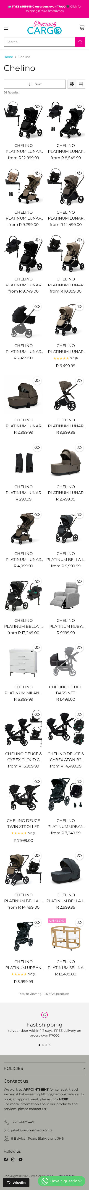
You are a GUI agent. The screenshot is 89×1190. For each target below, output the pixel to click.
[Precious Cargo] (44, 27)
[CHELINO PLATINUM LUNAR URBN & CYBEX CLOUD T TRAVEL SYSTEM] (23, 120)
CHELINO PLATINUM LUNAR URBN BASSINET (23, 351)
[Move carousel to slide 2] (43, 1045)
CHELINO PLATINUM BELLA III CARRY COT (65, 900)
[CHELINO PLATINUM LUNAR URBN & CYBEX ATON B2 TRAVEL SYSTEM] (23, 253)
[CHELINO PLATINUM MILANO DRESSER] (23, 661)
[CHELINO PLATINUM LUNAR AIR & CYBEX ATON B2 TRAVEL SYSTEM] (65, 120)
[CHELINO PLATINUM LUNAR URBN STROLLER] (65, 320)
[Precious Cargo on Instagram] (13, 1160)
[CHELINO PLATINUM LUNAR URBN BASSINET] (23, 320)
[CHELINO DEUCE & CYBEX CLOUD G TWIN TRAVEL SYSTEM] (23, 728)
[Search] (80, 42)
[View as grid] (72, 84)
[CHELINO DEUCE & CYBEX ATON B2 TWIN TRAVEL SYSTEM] (65, 728)
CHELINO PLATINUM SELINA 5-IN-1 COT (66, 967)
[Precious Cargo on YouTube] (20, 1160)
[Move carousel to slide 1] (39, 1045)
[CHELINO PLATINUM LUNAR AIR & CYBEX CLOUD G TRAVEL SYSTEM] (23, 187)
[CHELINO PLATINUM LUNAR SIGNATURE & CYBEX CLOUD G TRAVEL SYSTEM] (65, 187)
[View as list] (80, 84)
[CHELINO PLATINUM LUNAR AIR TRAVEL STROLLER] (23, 528)
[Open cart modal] (81, 27)
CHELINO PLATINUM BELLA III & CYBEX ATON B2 (23, 626)
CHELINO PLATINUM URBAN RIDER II (23, 967)
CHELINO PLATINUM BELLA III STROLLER (65, 559)
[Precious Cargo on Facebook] (6, 1160)
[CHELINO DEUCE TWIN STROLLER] (23, 795)
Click (73, 6)
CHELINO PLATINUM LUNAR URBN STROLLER (66, 351)
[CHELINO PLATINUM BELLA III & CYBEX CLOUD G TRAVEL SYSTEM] (23, 869)
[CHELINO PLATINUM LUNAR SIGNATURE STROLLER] (65, 394)
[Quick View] (37, 106)
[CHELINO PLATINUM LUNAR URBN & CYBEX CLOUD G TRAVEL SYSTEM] (65, 253)
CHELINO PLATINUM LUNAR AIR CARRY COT (66, 492)
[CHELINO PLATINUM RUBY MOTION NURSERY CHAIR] (65, 595)
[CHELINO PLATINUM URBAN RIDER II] (23, 936)
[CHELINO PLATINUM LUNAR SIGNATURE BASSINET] (23, 394)
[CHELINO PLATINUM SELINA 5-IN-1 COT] (65, 936)
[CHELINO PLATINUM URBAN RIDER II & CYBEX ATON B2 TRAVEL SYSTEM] (65, 795)
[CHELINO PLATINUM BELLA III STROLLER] (65, 528)
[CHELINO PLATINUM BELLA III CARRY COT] (65, 869)
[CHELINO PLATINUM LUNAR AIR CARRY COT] (65, 461)
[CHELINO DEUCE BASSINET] (65, 661)
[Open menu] (6, 27)
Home (8, 57)
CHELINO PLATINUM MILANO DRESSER (23, 692)
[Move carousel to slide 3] (46, 1045)
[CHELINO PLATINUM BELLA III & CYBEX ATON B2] (23, 595)
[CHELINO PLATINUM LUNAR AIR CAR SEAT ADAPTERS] (23, 461)
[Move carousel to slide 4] (49, 1045)
